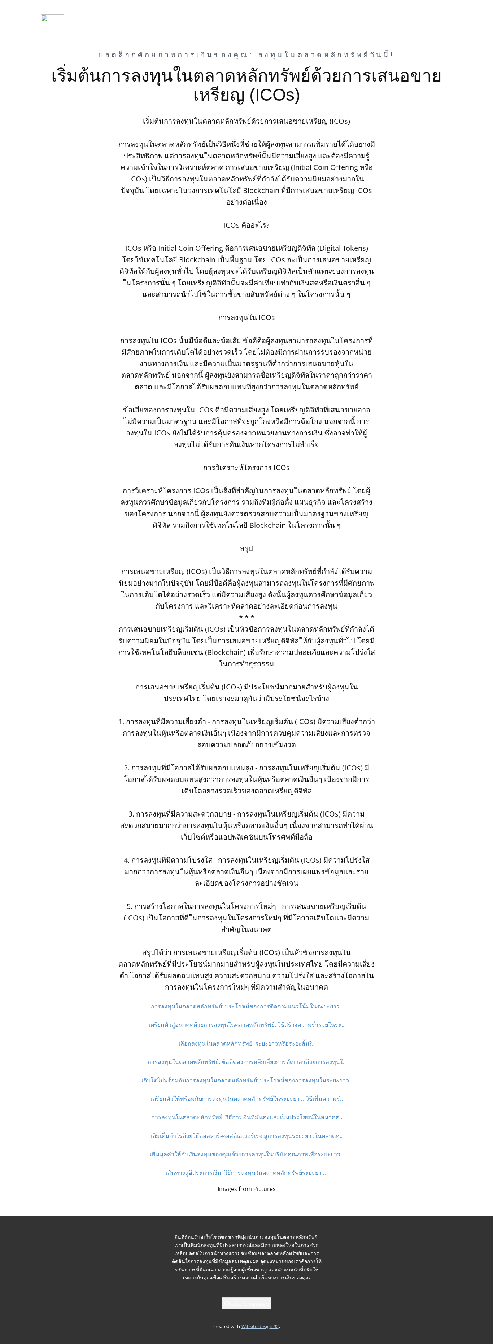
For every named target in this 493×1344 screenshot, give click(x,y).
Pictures (264, 1189)
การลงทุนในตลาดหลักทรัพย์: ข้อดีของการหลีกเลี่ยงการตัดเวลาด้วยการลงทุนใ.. (247, 1062)
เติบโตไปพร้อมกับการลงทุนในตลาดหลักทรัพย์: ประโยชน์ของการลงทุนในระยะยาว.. (246, 1080)
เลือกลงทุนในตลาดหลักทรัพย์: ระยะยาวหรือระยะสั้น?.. (247, 1043)
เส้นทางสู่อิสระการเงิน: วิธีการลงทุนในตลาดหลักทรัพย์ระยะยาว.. (247, 1173)
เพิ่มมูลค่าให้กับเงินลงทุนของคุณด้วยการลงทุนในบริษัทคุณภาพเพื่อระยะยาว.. (246, 1154)
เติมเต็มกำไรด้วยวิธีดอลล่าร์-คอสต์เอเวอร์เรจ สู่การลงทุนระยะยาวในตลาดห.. (246, 1136)
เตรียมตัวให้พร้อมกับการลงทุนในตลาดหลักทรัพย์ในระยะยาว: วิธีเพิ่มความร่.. (246, 1099)
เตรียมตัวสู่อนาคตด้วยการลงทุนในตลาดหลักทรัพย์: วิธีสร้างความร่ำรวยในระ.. (246, 1025)
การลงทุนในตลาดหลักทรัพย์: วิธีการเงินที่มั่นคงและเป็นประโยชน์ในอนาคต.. (246, 1117)
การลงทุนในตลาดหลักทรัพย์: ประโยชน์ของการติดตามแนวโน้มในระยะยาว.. (247, 1006)
